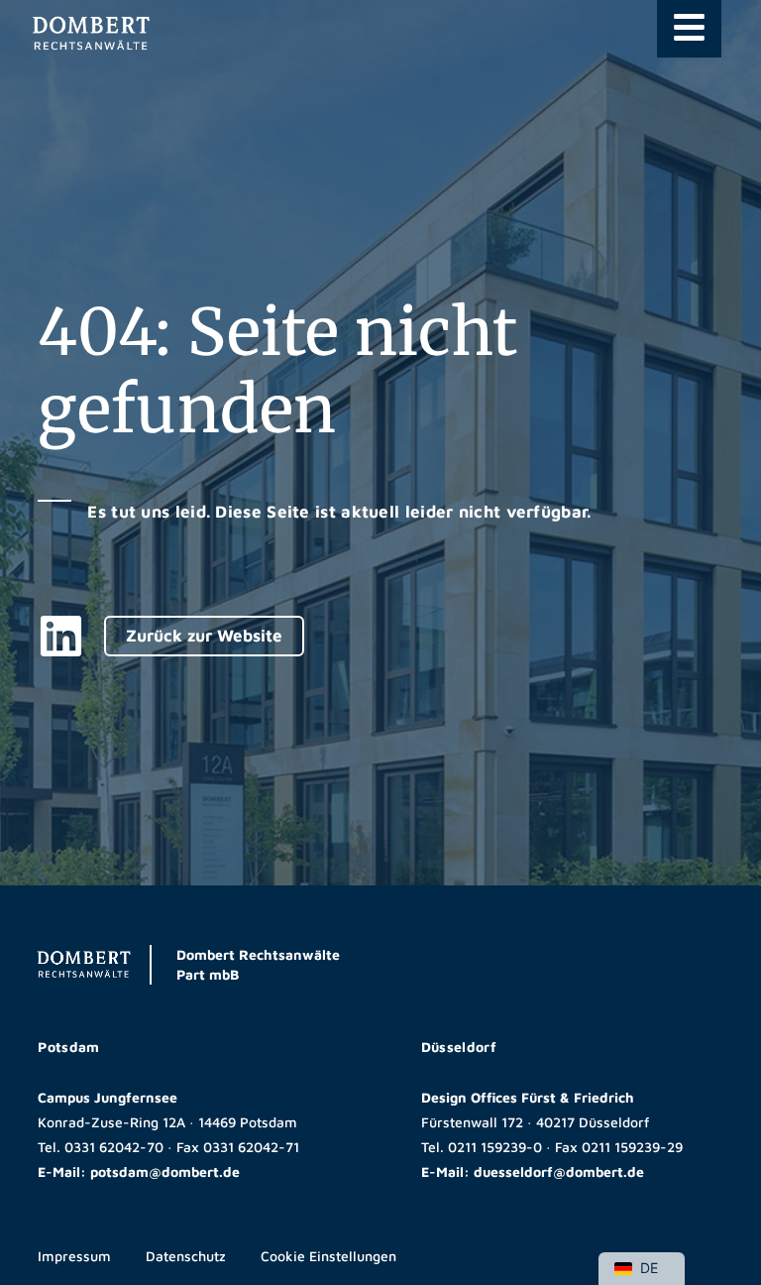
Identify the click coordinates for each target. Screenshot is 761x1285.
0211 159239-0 (495, 1146)
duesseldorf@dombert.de (559, 1171)
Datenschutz (186, 1255)
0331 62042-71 (251, 1146)
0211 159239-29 (632, 1146)
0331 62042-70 (113, 1146)
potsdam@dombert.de (165, 1171)
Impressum (74, 1255)
